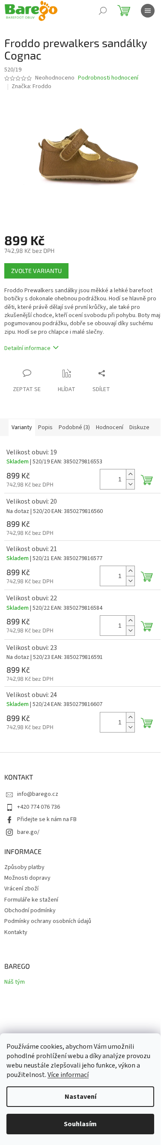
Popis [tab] (45, 427)
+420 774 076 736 (38, 807)
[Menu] (147, 10)
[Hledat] (102, 10)
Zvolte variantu (36, 270)
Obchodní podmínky (30, 910)
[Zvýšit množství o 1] (130, 474)
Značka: (31, 86)
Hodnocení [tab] (109, 427)
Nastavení (80, 1096)
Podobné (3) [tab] (74, 427)
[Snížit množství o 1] (130, 484)
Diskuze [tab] (139, 427)
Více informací (68, 1075)
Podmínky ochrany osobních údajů (47, 921)
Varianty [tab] (22, 427)
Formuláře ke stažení (31, 900)
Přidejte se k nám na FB (47, 819)
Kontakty (15, 932)
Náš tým (14, 982)
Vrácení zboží (21, 888)
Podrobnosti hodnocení (108, 78)
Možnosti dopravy (27, 878)
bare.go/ (28, 832)
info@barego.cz (37, 794)
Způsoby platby (24, 867)
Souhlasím (80, 1124)
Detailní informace (27, 348)
